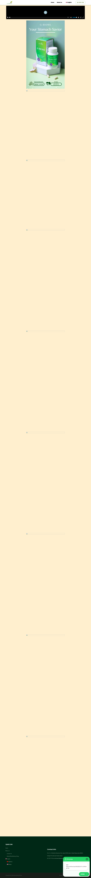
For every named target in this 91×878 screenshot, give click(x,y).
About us (59, 2)
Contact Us (9, 853)
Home (52, 2)
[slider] (38, 17)
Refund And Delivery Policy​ (13, 856)
